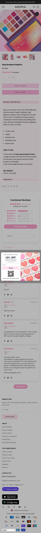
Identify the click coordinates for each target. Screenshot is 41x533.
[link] (11, 273)
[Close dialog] (39, 254)
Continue (11, 268)
